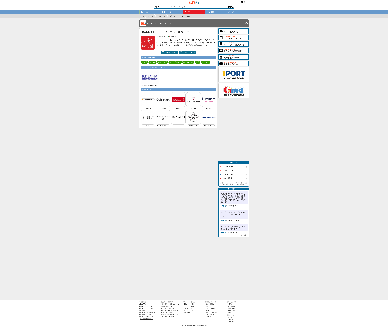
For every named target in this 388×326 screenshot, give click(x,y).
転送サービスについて (146, 317)
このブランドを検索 (189, 52)
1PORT (230, 317)
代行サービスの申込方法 (147, 312)
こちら (234, 184)
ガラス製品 (163, 62)
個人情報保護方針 (233, 306)
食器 (145, 62)
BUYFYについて (145, 304)
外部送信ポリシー (233, 308)
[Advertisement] (233, 129)
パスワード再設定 (211, 308)
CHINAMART (231, 321)
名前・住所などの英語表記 (170, 314)
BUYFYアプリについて (147, 308)
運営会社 (230, 312)
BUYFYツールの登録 (212, 312)
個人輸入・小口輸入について (170, 304)
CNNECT (230, 319)
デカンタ (206, 62)
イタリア (173, 37)
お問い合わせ (210, 317)
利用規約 (230, 304)
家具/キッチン (163, 37)
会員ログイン (210, 306)
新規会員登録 (210, 304)
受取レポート (188, 312)
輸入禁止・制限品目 (168, 308)
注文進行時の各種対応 (146, 319)
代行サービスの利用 (168, 312)
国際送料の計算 (188, 310)
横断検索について (145, 310)
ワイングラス (189, 62)
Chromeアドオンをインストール (159, 23)
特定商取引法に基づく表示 (235, 310)
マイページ (209, 310)
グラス (154, 62)
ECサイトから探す (189, 304)
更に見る (245, 235)
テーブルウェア (176, 62)
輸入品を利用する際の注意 (170, 310)
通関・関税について (168, 306)
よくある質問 (210, 314)
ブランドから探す (189, 306)
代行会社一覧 (188, 308)
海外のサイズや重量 (168, 317)
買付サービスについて (146, 314)
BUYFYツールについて (147, 306)
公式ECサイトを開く (171, 52)
